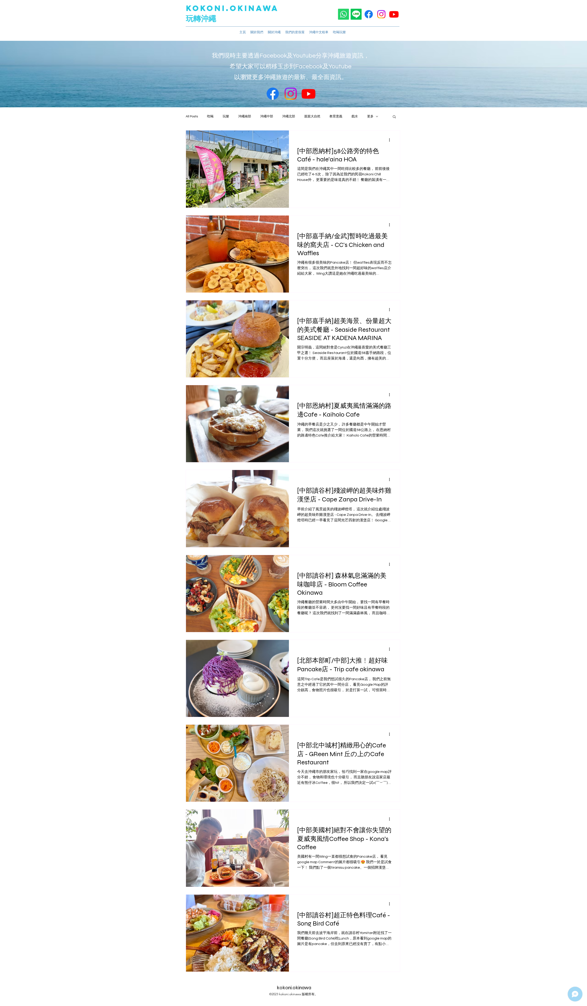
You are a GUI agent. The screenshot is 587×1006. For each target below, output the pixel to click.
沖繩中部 (266, 116)
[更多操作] (391, 140)
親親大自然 (312, 116)
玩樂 (226, 116)
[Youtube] (393, 14)
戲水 (355, 116)
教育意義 (335, 116)
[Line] (356, 14)
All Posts (192, 116)
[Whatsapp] (343, 14)
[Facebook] (368, 14)
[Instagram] (381, 14)
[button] (394, 117)
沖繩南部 (244, 116)
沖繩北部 (288, 116)
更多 (370, 116)
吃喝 (210, 116)
